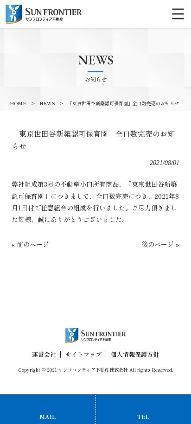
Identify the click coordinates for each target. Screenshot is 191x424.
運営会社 (44, 354)
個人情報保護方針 (135, 354)
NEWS (47, 103)
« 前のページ (30, 244)
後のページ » (160, 244)
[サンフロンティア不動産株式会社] (44, 13)
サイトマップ (83, 354)
